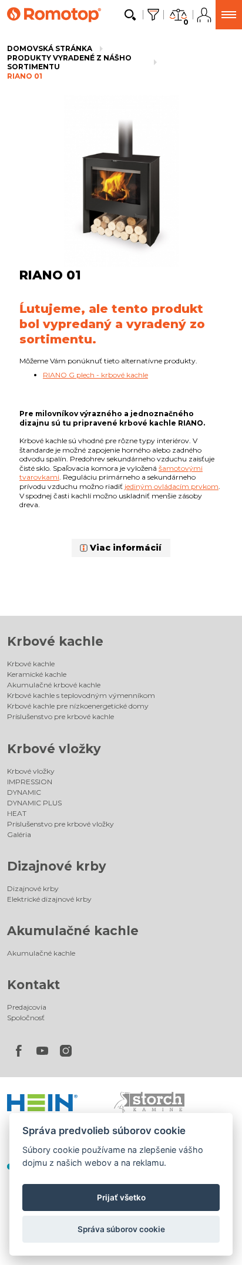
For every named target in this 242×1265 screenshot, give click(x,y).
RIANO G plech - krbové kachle (95, 374)
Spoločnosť (26, 1017)
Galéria (19, 834)
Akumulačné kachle (73, 930)
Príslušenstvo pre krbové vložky (60, 823)
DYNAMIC (24, 792)
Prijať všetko (121, 1197)
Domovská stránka (49, 48)
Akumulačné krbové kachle (53, 684)
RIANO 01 (24, 76)
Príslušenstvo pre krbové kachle (60, 716)
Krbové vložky (54, 748)
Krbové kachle (55, 641)
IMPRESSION (29, 781)
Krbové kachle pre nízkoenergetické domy (78, 705)
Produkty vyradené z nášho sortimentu (69, 62)
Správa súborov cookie (121, 1229)
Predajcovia (26, 1007)
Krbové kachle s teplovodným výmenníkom (81, 695)
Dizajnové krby (56, 866)
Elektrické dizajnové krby (49, 899)
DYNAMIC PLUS (34, 802)
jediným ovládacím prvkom (172, 486)
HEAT (16, 813)
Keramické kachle (36, 674)
